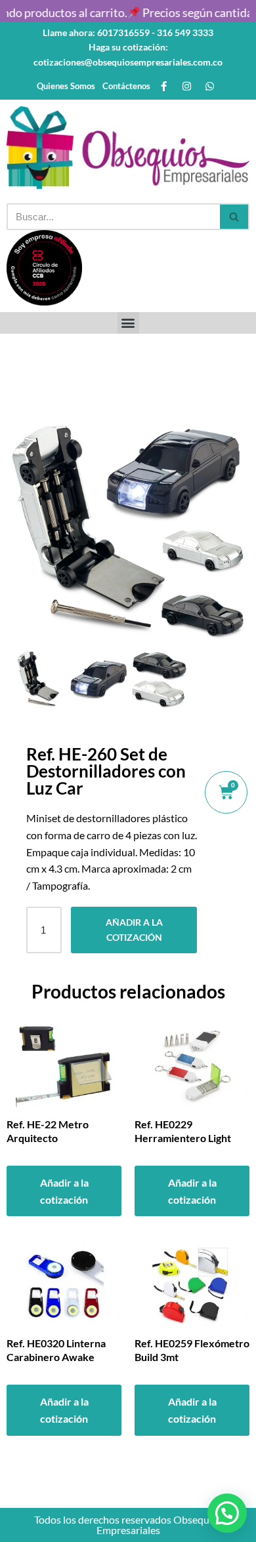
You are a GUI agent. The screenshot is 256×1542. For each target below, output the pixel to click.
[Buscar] (234, 216)
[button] (128, 323)
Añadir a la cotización (134, 929)
